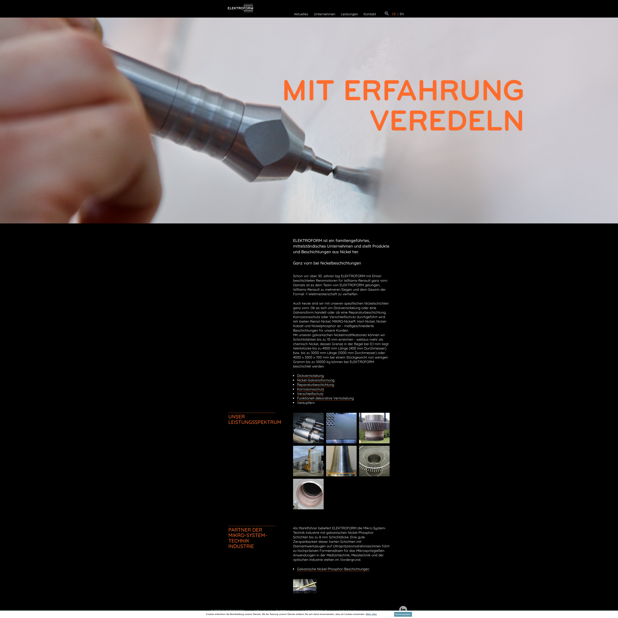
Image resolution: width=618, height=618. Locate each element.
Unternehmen (324, 14)
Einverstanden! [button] (403, 614)
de (394, 14)
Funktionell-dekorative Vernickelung (325, 398)
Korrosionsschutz (310, 389)
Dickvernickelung (310, 375)
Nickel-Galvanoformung (315, 380)
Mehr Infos (371, 614)
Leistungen (349, 14)
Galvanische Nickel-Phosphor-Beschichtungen (333, 569)
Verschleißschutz (310, 394)
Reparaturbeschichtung (315, 384)
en (402, 14)
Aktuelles (301, 14)
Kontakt (370, 14)
